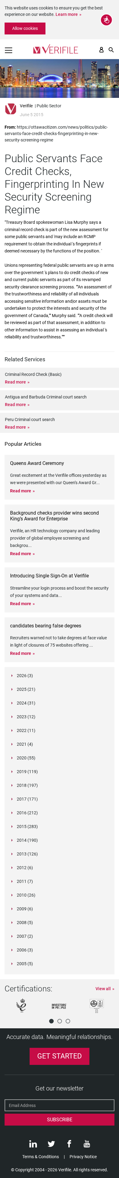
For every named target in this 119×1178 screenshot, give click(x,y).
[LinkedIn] (33, 1145)
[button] (51, 1021)
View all (103, 988)
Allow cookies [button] (25, 28)
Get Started (59, 1056)
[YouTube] (87, 1145)
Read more (15, 382)
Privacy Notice (83, 1156)
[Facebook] (69, 1145)
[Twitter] (51, 1145)
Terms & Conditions (40, 1156)
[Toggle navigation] (9, 50)
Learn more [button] (67, 14)
